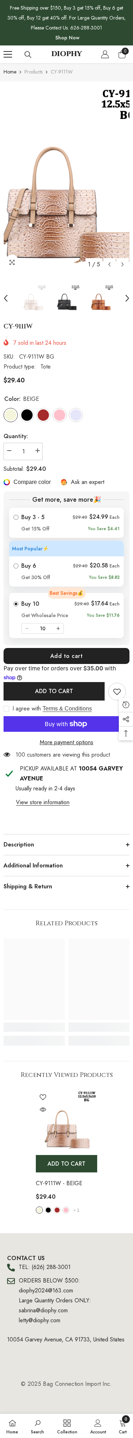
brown (57, 1210)
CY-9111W (59, 1183)
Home (10, 71)
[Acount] (105, 54)
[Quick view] (43, 1109)
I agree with (26, 708)
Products (33, 71)
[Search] (28, 54)
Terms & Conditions (67, 709)
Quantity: (16, 436)
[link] (117, 692)
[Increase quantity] (58, 628)
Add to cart (66, 656)
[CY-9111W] (66, 1120)
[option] (66, 178)
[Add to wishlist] (43, 1097)
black (48, 1210)
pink (66, 1210)
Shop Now (67, 37)
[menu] (8, 54)
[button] (109, 264)
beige (39, 1210)
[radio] (66, 523)
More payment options (66, 742)
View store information (43, 802)
